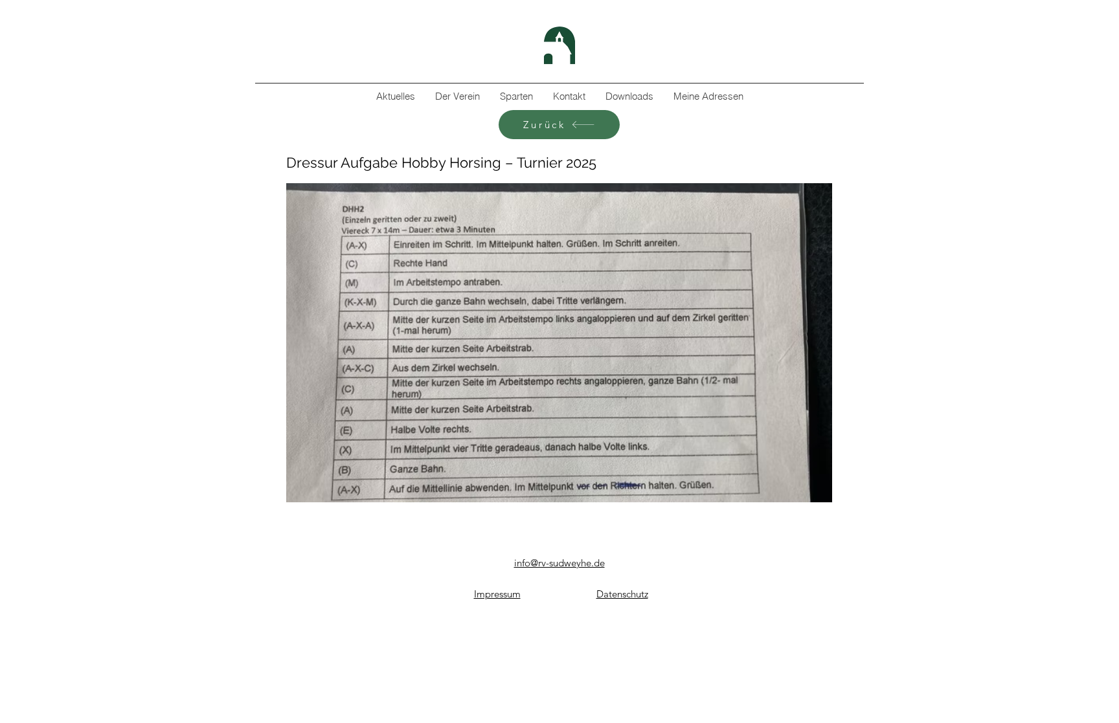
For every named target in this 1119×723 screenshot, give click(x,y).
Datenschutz (622, 594)
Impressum (497, 594)
